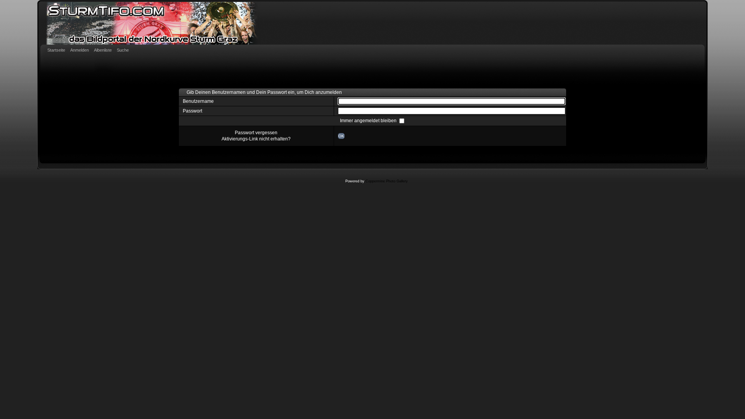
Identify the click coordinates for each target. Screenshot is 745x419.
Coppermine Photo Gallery (387, 181)
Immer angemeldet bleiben (369, 120)
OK (341, 136)
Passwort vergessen (256, 132)
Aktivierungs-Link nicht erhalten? (256, 139)
